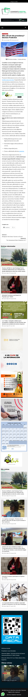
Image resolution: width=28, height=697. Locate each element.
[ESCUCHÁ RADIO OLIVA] (14, 95)
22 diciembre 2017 (15, 40)
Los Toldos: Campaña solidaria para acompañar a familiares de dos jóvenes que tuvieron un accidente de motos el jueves (14, 322)
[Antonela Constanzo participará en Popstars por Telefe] (14, 284)
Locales (4, 264)
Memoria (4, 515)
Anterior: (12, 235)
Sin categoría (5, 33)
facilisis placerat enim (8, 80)
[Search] (25, 27)
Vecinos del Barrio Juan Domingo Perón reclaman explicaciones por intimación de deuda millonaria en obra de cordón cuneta (13, 269)
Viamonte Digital (6, 40)
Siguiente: (16, 239)
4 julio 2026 (12, 325)
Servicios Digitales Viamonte (14, 694)
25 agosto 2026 (13, 273)
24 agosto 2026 (13, 298)
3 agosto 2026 (13, 606)
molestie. (21, 151)
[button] (2, 27)
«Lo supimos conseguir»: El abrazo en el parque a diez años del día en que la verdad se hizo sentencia (14, 520)
